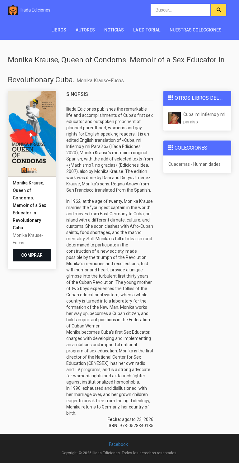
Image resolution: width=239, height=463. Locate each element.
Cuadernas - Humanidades (194, 164)
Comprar (32, 255)
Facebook (118, 444)
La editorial (146, 29)
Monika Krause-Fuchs (100, 81)
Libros (58, 29)
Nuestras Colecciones (196, 29)
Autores (85, 29)
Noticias (114, 29)
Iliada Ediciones (35, 9)
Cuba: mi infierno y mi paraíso (204, 118)
